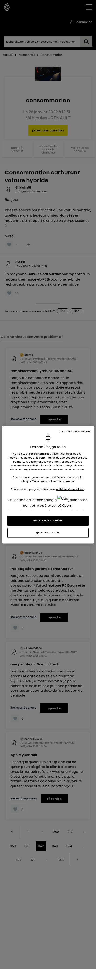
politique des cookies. (70, 489)
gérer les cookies (48, 532)
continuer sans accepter (74, 431)
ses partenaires (39, 453)
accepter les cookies (47, 520)
